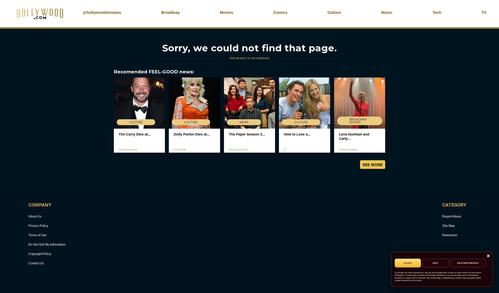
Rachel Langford (128, 149)
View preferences (468, 263)
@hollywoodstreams (102, 12)
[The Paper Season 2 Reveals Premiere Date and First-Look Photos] (249, 103)
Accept (407, 263)
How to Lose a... (297, 134)
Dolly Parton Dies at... (192, 134)
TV (483, 12)
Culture (334, 12)
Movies (226, 12)
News (244, 122)
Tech (437, 12)
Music (386, 12)
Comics (280, 12)
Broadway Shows (358, 121)
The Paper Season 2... (247, 134)
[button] (488, 256)
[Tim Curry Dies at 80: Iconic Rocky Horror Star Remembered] (139, 103)
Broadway (170, 12)
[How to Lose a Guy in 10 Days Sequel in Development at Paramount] (304, 103)
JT (285, 149)
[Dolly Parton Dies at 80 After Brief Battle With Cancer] (194, 103)
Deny (436, 263)
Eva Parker (180, 149)
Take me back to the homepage (249, 58)
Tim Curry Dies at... (135, 134)
